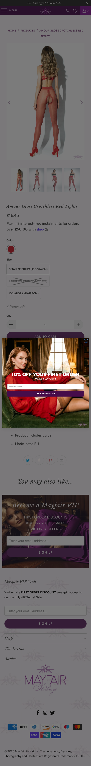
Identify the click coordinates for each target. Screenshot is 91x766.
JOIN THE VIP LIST (45, 393)
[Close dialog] (86, 340)
